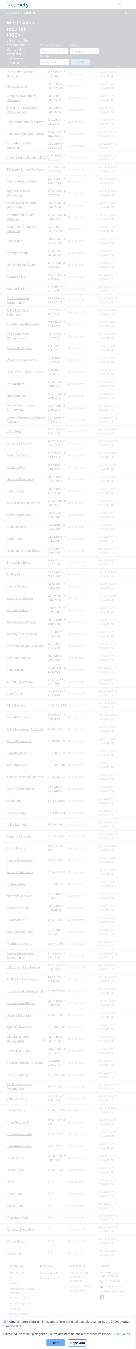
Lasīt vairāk (122, 1334)
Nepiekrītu (77, 1343)
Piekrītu (55, 1343)
